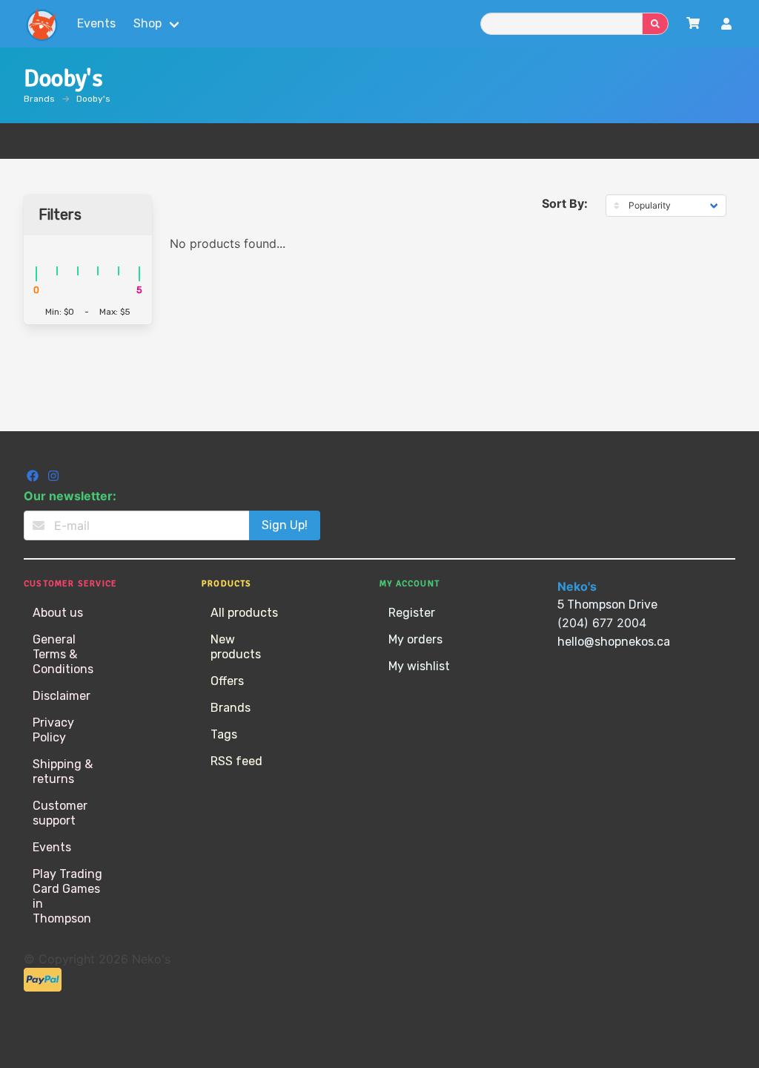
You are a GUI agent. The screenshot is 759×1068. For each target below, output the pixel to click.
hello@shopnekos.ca (613, 642)
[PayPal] (43, 987)
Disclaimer (61, 696)
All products (244, 613)
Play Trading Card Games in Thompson (67, 896)
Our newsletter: (70, 495)
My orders (415, 639)
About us (58, 613)
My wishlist (419, 666)
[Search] (655, 24)
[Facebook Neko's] (34, 478)
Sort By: (565, 203)
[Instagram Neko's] (53, 478)
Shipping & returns (63, 771)
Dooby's (93, 99)
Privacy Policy (53, 729)
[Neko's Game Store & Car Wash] (41, 23)
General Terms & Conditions (63, 654)
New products (236, 646)
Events (96, 23)
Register (411, 613)
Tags (224, 734)
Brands (39, 99)
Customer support (60, 813)
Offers (227, 681)
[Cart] (693, 23)
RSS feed (236, 761)
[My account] (726, 26)
